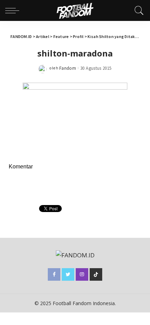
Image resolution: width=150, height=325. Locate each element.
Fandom (67, 68)
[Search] (137, 10)
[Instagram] (82, 274)
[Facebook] (54, 274)
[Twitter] (68, 274)
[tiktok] (96, 274)
